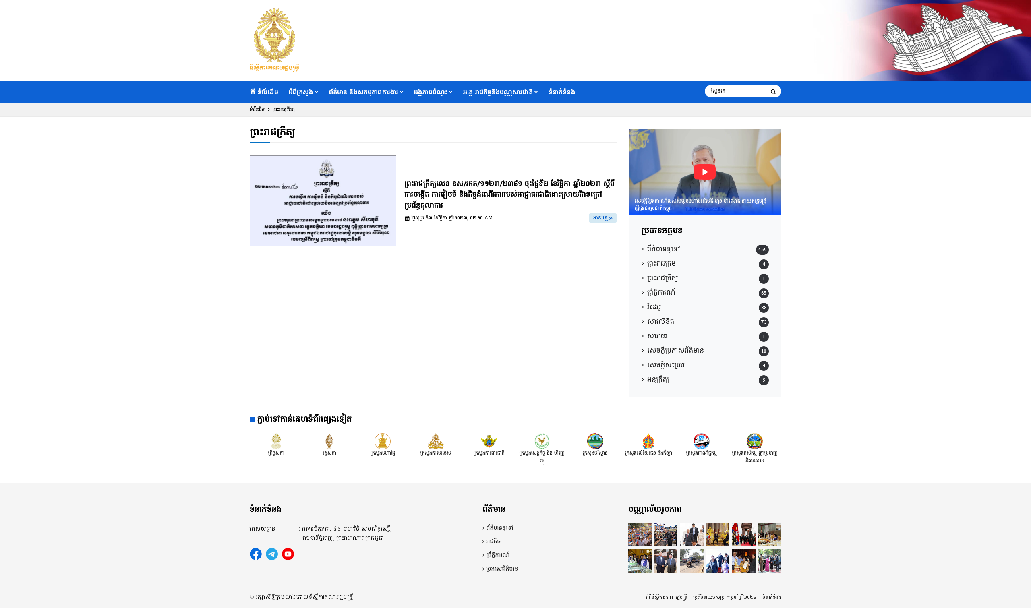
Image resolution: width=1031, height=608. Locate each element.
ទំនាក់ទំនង (562, 92)
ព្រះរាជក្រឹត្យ (662, 278)
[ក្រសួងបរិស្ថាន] (595, 441)
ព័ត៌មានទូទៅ (663, 249)
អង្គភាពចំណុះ (430, 92)
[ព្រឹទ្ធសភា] (276, 441)
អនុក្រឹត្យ (658, 379)
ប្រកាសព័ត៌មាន (502, 569)
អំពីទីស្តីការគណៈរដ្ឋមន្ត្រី (666, 597)
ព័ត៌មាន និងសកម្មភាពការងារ (364, 92)
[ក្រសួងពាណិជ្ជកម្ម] (702, 441)
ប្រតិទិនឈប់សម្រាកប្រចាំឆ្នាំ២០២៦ (724, 597)
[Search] (773, 91)
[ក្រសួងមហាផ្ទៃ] (383, 441)
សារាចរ (657, 336)
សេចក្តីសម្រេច (666, 365)
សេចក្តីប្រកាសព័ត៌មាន (675, 350)
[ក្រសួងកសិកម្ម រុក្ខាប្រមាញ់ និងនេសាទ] (755, 441)
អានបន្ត (600, 217)
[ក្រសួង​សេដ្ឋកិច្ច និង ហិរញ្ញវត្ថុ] (542, 441)
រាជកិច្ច (493, 541)
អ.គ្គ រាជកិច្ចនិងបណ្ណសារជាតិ (498, 92)
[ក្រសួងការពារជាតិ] (489, 441)
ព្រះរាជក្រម (661, 263)
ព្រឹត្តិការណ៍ (661, 292)
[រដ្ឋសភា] (329, 441)
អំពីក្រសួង (301, 92)
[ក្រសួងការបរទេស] (436, 441)
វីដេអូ (654, 307)
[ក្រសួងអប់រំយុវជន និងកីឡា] (648, 441)
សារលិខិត (660, 321)
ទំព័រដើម (267, 92)
